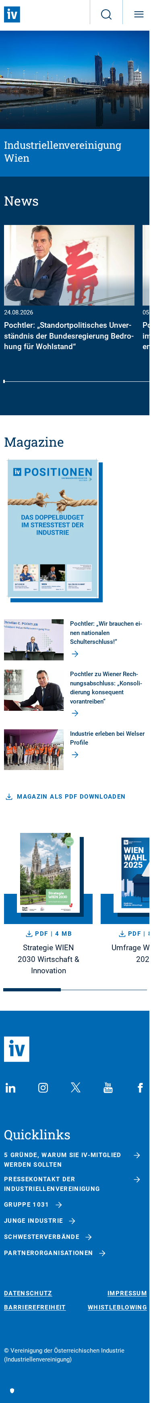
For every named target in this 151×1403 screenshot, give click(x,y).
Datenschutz (28, 1294)
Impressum (127, 1294)
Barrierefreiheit (35, 1308)
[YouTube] (107, 1087)
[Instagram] (43, 1087)
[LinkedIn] (10, 1087)
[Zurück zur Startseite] (12, 14)
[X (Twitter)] (75, 1087)
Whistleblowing (117, 1308)
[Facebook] (140, 1087)
